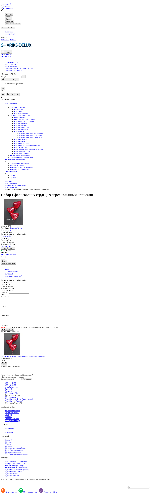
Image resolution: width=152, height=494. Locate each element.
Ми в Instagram (11, 66)
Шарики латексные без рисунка (31, 133)
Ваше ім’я (4, 292)
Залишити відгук (7, 329)
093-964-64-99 (10, 383)
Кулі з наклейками (21, 113)
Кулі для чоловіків (21, 129)
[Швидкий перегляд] (72, 55)
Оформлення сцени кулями (20, 163)
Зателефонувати (12, 492)
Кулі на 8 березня (20, 141)
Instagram (8, 391)
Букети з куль (19, 117)
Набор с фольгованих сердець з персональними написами (23, 356)
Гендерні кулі (19, 109)
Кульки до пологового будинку (17, 469)
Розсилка (8, 417)
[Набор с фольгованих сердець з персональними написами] (13, 224)
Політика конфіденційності (15, 448)
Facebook (8, 389)
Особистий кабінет (8, 28)
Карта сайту (9, 432)
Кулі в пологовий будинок (24, 121)
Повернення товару (12, 421)
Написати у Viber (11, 393)
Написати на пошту (31, 492)
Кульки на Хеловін (21, 153)
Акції (7, 430)
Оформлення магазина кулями (21, 157)
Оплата (8, 17)
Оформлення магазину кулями (16, 467)
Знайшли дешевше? (8, 254)
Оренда (12, 175)
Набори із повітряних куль (20, 115)
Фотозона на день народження (21, 167)
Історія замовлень (12, 413)
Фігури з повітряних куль (15, 465)
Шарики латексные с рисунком (30, 135)
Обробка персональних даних (16, 454)
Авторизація (10, 34)
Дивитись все (6, 246)
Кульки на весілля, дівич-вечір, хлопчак (29, 149)
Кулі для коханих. (21, 125)
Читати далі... (6, 236)
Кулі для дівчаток (20, 123)
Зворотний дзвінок (12, 395)
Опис (7, 269)
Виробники (9, 428)
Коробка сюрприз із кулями (24, 119)
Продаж (13, 177)
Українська (5, 40)
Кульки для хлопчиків (13, 471)
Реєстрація (9, 32)
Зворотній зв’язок (12, 419)
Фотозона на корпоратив (19, 169)
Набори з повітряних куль (15, 463)
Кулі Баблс (18, 111)
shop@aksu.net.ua (11, 62)
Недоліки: (4, 325)
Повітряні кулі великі (18, 107)
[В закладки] (4, 259)
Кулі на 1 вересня (20, 139)
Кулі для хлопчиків (21, 127)
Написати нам (10, 397)
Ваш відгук (5, 306)
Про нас (8, 442)
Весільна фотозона (17, 165)
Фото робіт (9, 21)
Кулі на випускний (21, 143)
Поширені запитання (13, 24)
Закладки (8, 415)
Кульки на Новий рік (22, 151)
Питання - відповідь (13, 276)
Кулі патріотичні (20, 147)
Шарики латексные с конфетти (30, 137)
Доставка (9, 14)
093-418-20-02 (6, 56)
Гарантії (8, 19)
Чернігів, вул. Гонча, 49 (14, 70)
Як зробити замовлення (14, 450)
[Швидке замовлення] (74, 55)
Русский (13, 40)
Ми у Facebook (11, 64)
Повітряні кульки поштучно (16, 461)
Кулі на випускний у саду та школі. (27, 145)
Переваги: (5, 316)
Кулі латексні (19, 131)
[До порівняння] (2, 259)
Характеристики (11, 271)
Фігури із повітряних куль (20, 155)
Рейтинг (4, 294)
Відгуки (9, 274)
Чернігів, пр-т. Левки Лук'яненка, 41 (19, 68)
